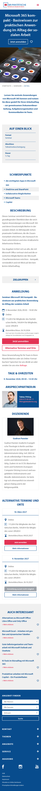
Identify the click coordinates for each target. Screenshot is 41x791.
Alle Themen (8, 702)
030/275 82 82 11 (26, 399)
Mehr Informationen (20, 548)
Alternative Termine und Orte (20, 347)
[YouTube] (37, 767)
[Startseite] (14, 5)
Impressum (5, 779)
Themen (6, 736)
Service (6, 751)
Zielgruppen (20, 279)
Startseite (6, 86)
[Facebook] (4, 767)
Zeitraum (7, 713)
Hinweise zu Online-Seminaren (11, 782)
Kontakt (7, 729)
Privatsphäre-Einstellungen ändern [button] (13, 785)
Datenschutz (6, 776)
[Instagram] (20, 767)
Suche (20, 718)
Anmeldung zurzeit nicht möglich (20, 589)
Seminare (18, 86)
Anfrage (23, 365)
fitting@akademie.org (28, 401)
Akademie (7, 759)
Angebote (7, 744)
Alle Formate (8, 707)
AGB (3, 773)
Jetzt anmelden (18, 41)
